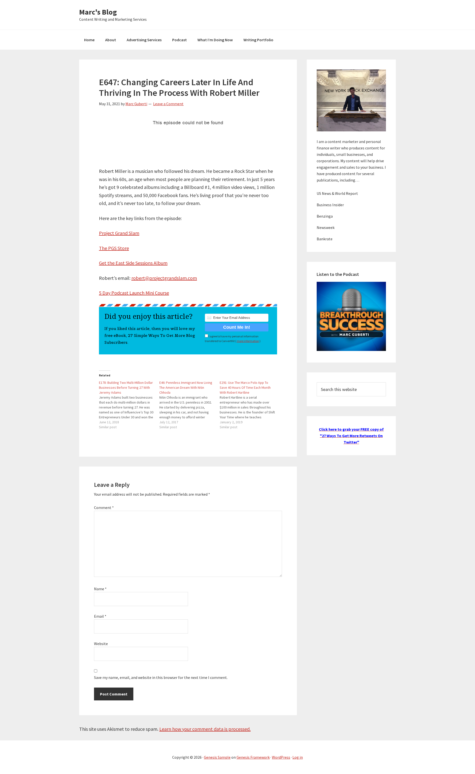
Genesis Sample (217, 757)
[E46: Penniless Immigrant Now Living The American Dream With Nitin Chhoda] (189, 404)
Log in (297, 757)
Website (101, 643)
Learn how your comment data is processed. (205, 729)
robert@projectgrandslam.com (164, 278)
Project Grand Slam (119, 233)
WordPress (281, 757)
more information (248, 341)
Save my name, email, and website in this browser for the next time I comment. (161, 677)
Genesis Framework (253, 757)
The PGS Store (114, 248)
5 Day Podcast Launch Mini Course (134, 293)
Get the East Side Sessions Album (133, 263)
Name (100, 588)
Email (100, 616)
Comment (104, 507)
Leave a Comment (168, 103)
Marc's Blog (98, 12)
